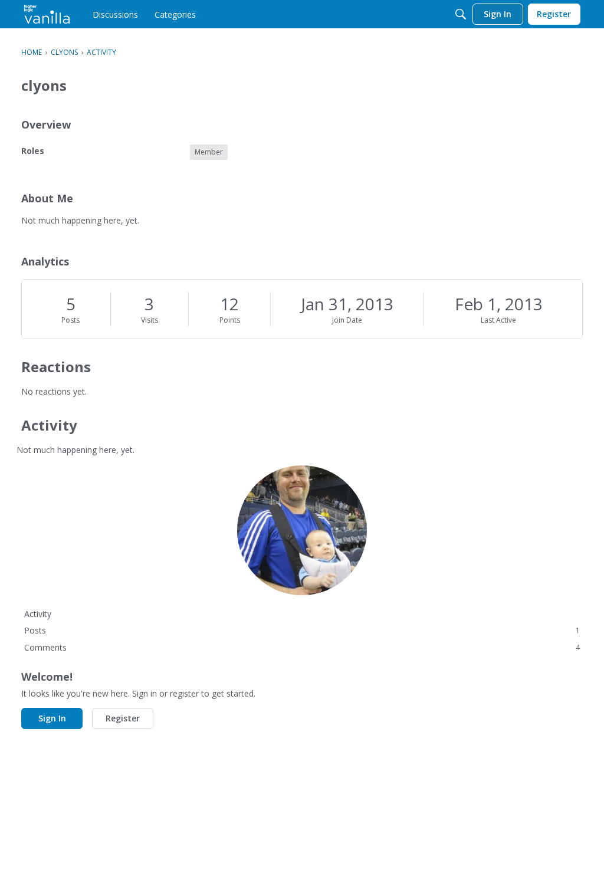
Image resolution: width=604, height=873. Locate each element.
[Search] (460, 14)
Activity (37, 613)
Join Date (347, 320)
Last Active (498, 320)
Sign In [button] (52, 718)
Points (229, 320)
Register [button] (123, 718)
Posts (70, 320)
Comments (302, 647)
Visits (149, 320)
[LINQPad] (47, 14)
